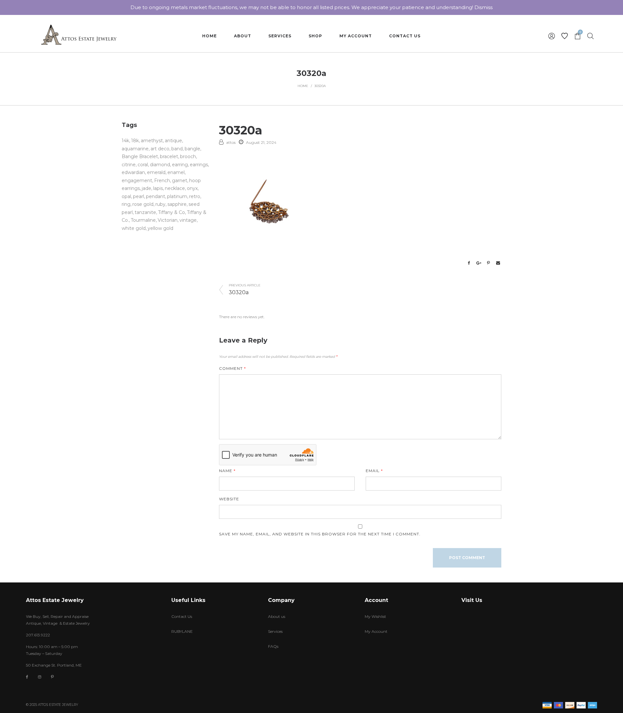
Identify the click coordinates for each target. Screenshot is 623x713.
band (177, 149)
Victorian (167, 220)
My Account (376, 631)
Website (229, 498)
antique (173, 141)
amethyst (152, 141)
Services (275, 631)
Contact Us (181, 616)
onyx (192, 188)
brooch (188, 156)
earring (180, 165)
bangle (192, 149)
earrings (199, 165)
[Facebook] (27, 677)
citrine (129, 165)
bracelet (169, 156)
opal (126, 196)
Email (374, 470)
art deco (160, 149)
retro (194, 196)
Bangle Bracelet (140, 156)
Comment (232, 368)
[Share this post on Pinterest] (488, 263)
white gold (134, 228)
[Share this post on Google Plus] (478, 263)
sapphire (177, 204)
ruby (160, 204)
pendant (155, 196)
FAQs (273, 646)
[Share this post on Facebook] (469, 263)
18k (135, 141)
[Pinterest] (52, 676)
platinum (177, 196)
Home (303, 86)
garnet (179, 180)
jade (146, 188)
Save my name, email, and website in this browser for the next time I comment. (320, 534)
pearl (138, 196)
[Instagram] (39, 676)
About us (276, 616)
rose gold (142, 204)
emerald (156, 172)
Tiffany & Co (171, 212)
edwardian (133, 172)
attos (231, 142)
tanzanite (145, 212)
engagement (137, 180)
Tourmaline (143, 220)
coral (143, 165)
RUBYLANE (182, 631)
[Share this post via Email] (498, 263)
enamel (176, 172)
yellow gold (160, 228)
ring (126, 204)
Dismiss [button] (483, 7)
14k (125, 141)
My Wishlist (375, 616)
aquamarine (135, 149)
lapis (158, 188)
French (162, 180)
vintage (188, 220)
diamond (160, 165)
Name (227, 470)
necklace (175, 188)
